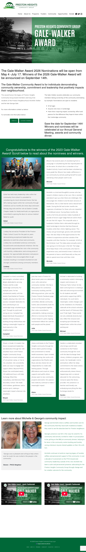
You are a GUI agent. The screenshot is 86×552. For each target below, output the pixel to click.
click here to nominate (26, 120)
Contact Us (14, 120)
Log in (54, 541)
